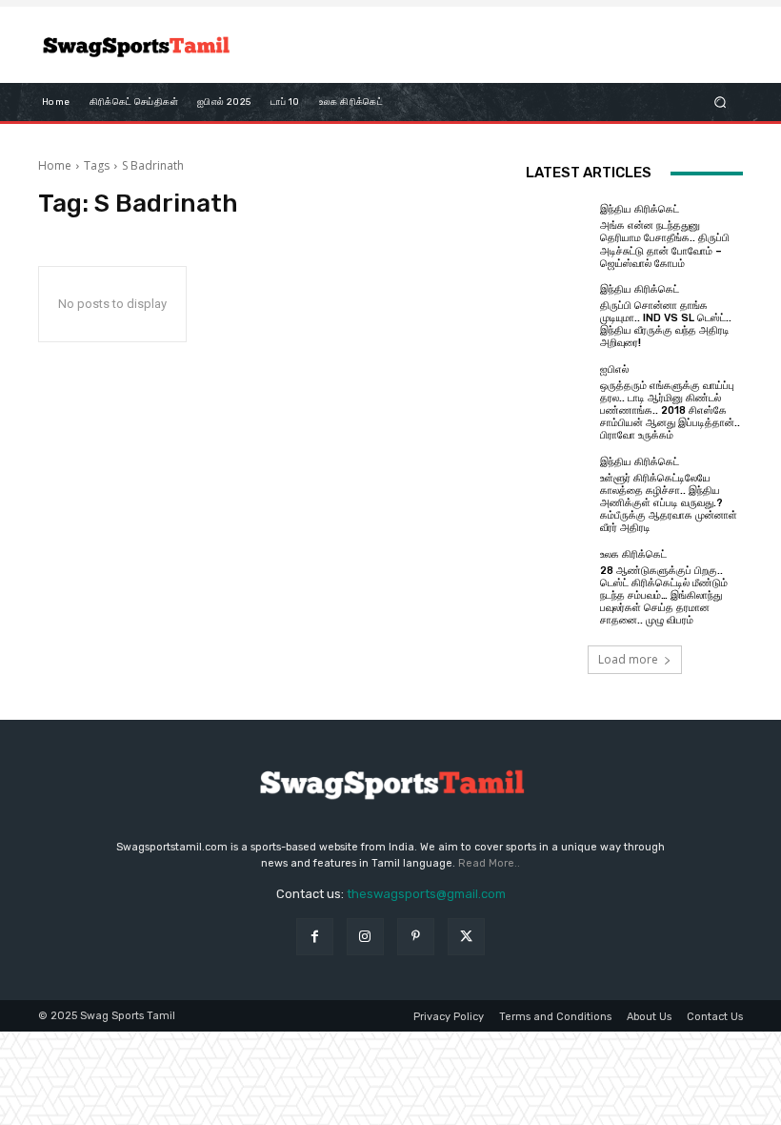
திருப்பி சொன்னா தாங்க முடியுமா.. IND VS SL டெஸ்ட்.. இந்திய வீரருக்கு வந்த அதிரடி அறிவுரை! (665, 324)
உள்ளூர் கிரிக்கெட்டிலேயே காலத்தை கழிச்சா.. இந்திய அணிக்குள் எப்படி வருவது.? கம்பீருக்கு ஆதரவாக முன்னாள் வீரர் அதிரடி (668, 503)
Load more (628, 659)
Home (54, 165)
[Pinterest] (415, 936)
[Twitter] (466, 936)
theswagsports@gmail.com (426, 894)
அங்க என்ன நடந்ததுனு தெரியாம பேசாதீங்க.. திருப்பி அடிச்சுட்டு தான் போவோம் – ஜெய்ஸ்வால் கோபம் (665, 244)
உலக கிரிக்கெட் (633, 554)
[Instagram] (365, 936)
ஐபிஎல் (614, 369)
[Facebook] (314, 936)
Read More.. (489, 863)
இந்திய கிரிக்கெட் (639, 209)
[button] (720, 102)
